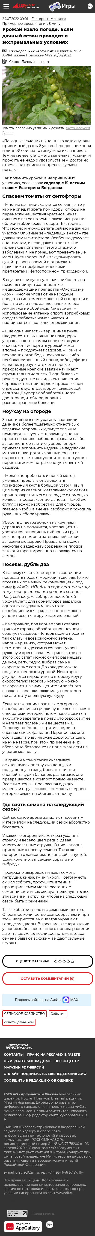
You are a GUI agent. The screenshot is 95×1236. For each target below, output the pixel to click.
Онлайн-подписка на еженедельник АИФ (45, 1074)
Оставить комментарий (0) (47, 979)
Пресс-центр (66, 1061)
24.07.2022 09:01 (15, 19)
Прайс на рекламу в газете (53, 1054)
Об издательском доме (27, 1061)
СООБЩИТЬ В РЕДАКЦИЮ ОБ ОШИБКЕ (38, 1080)
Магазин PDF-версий (24, 1067)
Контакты (14, 1054)
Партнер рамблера (43, 1213)
